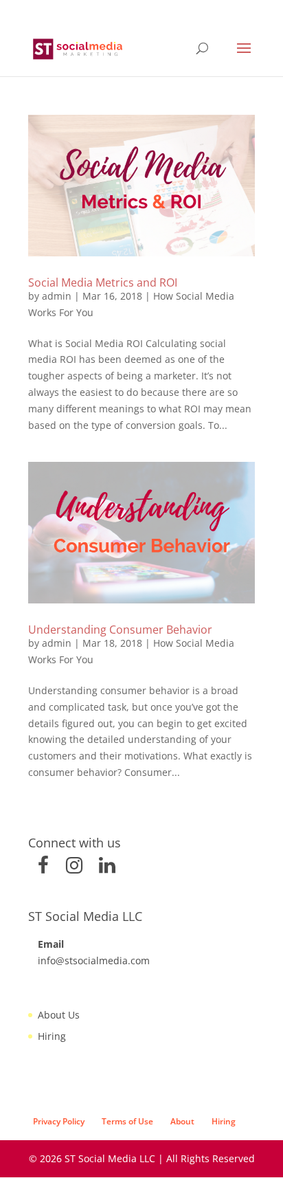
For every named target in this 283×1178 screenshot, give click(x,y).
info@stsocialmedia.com (94, 960)
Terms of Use (127, 1121)
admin (56, 295)
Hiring (52, 1036)
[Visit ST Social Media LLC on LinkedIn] (107, 868)
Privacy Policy (58, 1121)
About (182, 1121)
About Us (59, 1014)
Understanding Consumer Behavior (120, 629)
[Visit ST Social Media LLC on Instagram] (74, 868)
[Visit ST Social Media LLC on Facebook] (43, 868)
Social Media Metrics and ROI (102, 282)
